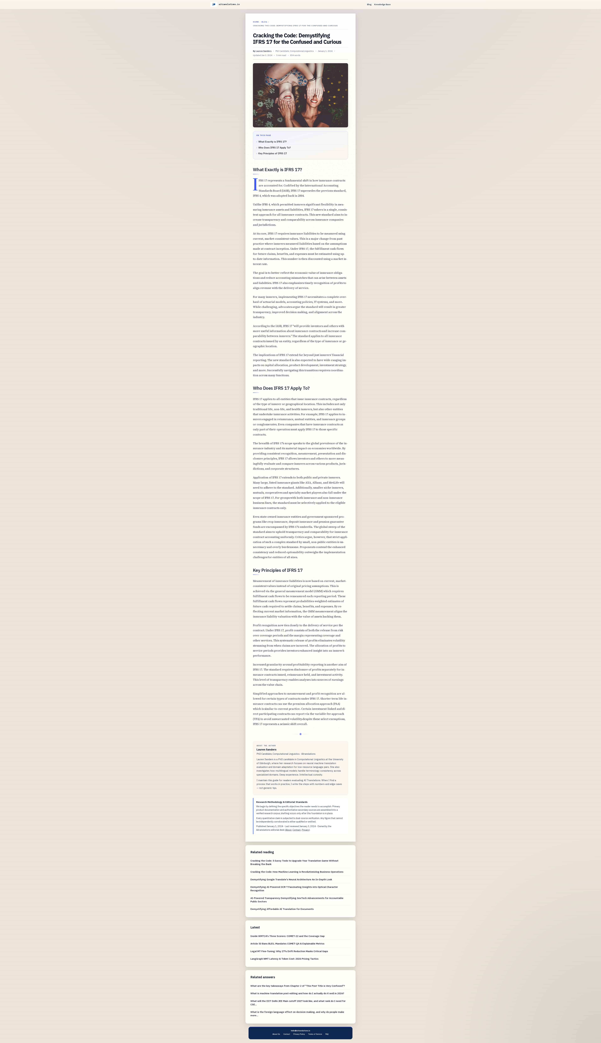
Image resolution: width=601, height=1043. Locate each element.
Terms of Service (315, 1034)
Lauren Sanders (264, 51)
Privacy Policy (299, 1034)
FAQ (327, 1034)
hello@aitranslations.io (300, 1031)
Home (256, 22)
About (288, 829)
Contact (297, 829)
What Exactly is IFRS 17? (272, 141)
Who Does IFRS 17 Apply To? (274, 147)
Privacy (305, 829)
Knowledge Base (382, 4)
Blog (369, 4)
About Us (276, 1034)
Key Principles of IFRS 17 (272, 153)
